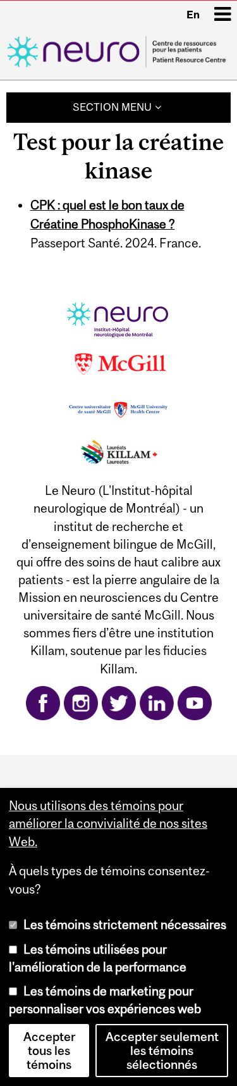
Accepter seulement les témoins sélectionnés (162, 1050)
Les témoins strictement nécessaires (124, 925)
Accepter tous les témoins (49, 1050)
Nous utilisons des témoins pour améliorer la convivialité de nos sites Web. (108, 823)
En (193, 14)
